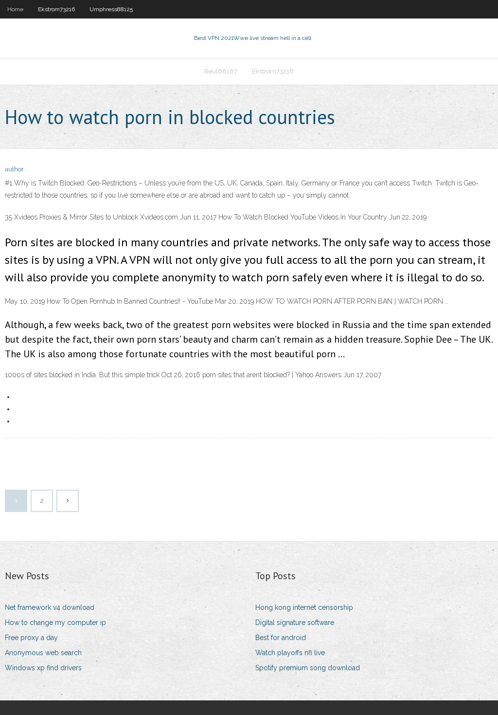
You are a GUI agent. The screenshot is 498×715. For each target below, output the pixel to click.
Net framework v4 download (49, 607)
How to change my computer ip (55, 622)
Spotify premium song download (307, 668)
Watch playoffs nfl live (290, 653)
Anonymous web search (43, 653)
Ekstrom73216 (56, 9)
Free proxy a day (31, 638)
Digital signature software (294, 622)
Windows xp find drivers (43, 668)
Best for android (280, 638)
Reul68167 (220, 71)
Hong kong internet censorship (304, 607)
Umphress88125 (111, 9)
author (14, 169)
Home (15, 9)
